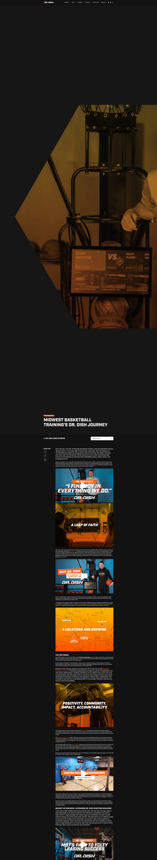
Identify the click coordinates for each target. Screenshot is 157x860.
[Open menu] (112, 2)
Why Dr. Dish (96, 2)
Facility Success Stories (49, 415)
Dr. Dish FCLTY (73, 551)
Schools (66, 2)
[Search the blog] (111, 438)
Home (73, 2)
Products (87, 2)
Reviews (103, 2)
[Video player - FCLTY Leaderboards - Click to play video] (84, 774)
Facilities (80, 2)
